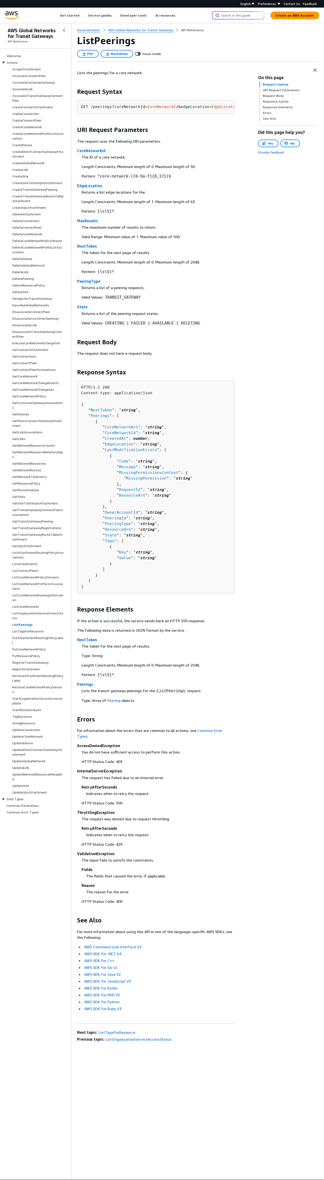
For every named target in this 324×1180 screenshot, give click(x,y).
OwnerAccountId (121, 512)
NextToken (87, 246)
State (82, 306)
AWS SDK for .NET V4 (102, 953)
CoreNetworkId (91, 150)
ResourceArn (132, 495)
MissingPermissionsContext (148, 472)
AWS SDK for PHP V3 (102, 995)
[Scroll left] (56, 15)
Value (125, 558)
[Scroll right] (179, 15)
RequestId (129, 489)
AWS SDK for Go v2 (100, 967)
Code (124, 461)
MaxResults (87, 220)
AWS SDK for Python (102, 1001)
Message (127, 467)
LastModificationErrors (131, 450)
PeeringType (88, 281)
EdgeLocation (89, 185)
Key (122, 552)
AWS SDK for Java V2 (102, 974)
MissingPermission (146, 478)
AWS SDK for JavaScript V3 (107, 981)
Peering (113, 700)
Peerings (100, 415)
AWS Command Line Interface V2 (113, 946)
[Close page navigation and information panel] (315, 70)
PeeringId (115, 518)
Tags (109, 541)
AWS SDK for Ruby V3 (102, 1008)
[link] (192, 30)
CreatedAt (115, 438)
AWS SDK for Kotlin (101, 988)
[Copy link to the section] (73, 91)
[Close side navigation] (64, 30)
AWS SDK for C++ (99, 960)
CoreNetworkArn (121, 427)
